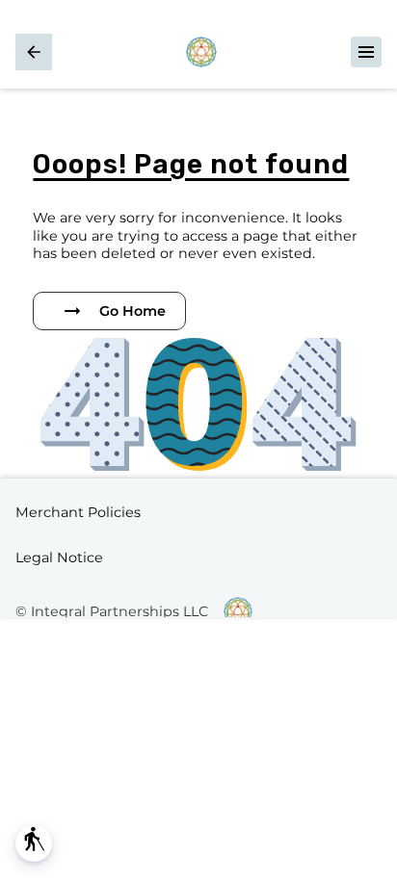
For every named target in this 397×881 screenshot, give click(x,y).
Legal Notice (59, 557)
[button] (33, 843)
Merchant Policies (78, 512)
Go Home (132, 311)
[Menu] (366, 52)
